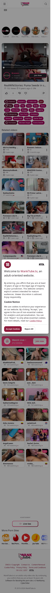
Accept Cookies (13, 329)
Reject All (29, 329)
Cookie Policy (35, 320)
